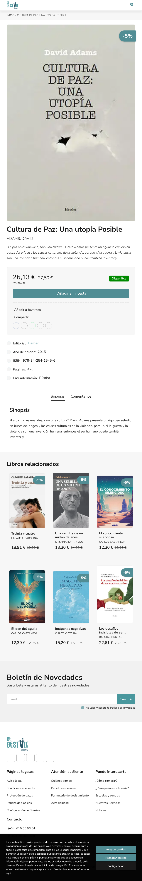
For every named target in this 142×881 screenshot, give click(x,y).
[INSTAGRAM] (20, 758)
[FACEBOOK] (11, 758)
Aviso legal (14, 781)
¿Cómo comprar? (106, 781)
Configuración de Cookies (23, 810)
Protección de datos (20, 796)
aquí (8, 873)
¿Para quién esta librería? (112, 788)
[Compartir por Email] (40, 325)
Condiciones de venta (21, 788)
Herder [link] (33, 343)
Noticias (100, 810)
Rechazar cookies (115, 858)
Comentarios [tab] (81, 396)
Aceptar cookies (116, 849)
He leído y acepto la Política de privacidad (110, 708)
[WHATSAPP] (50, 758)
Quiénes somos (61, 781)
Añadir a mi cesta (71, 293)
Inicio (10, 15)
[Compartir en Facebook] (16, 325)
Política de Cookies (19, 803)
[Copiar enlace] (48, 325)
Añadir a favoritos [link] (27, 310)
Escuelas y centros (107, 796)
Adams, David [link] (20, 238)
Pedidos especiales (64, 788)
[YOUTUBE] (40, 758)
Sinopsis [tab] (58, 396)
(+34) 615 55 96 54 (21, 828)
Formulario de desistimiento (70, 796)
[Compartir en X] (24, 325)
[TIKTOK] (30, 758)
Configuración (116, 866)
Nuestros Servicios (108, 803)
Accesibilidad (60, 803)
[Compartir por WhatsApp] (32, 325)
